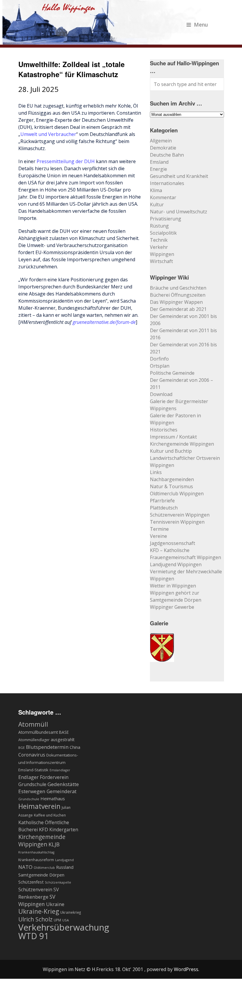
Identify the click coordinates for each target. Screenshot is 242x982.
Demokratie (163, 148)
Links (156, 472)
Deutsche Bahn (167, 155)
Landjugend (64, 860)
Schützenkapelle (58, 882)
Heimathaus (52, 798)
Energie (158, 169)
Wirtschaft (161, 261)
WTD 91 (33, 936)
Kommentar (163, 197)
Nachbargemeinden (172, 479)
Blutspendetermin (47, 747)
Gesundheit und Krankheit (179, 176)
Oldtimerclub (44, 867)
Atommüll (33, 724)
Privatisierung (165, 218)
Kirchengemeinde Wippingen (182, 444)
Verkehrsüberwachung (63, 927)
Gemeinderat (61, 791)
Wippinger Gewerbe (172, 607)
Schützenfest (31, 882)
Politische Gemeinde (172, 373)
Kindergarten (63, 830)
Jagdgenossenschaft (172, 543)
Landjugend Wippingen (176, 564)
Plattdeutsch (164, 507)
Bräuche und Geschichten (178, 288)
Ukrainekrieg (70, 912)
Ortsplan (159, 366)
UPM (57, 920)
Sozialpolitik (163, 233)
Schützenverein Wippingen (180, 515)
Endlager (28, 777)
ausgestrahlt (63, 739)
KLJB (54, 844)
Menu (201, 24)
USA (65, 920)
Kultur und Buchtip (171, 451)
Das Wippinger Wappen (176, 302)
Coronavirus (31, 754)
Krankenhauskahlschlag (36, 852)
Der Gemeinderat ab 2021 (178, 309)
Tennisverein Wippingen (177, 522)
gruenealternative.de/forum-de (104, 322)
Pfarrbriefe (162, 500)
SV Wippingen (36, 900)
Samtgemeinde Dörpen (41, 875)
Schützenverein (35, 889)
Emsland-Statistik (33, 769)
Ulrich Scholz (35, 919)
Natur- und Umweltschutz (178, 211)
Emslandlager (60, 770)
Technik (159, 240)
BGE (21, 747)
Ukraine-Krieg (38, 911)
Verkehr (159, 247)
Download (161, 394)
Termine (159, 529)
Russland (64, 867)
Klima (156, 190)
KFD (43, 829)
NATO (25, 866)
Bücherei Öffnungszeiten (177, 295)
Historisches (163, 429)
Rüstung (159, 226)
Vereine (158, 536)
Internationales (167, 183)
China (75, 747)
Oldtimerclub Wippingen (177, 493)
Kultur (157, 204)
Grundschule (28, 799)
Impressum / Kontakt (173, 437)
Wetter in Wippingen (173, 585)
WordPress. (186, 969)
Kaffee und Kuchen (50, 815)
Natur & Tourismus (171, 486)
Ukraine (55, 904)
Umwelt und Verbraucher (48, 134)
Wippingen (162, 254)
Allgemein (161, 140)
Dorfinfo (159, 359)
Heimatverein (39, 806)
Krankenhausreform (36, 859)
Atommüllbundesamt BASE (43, 732)
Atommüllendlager (34, 739)
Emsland (159, 162)
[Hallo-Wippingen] (105, 41)
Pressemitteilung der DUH (66, 161)
